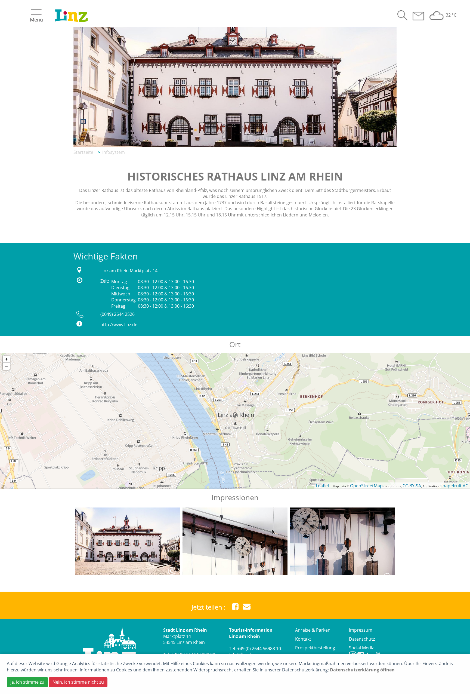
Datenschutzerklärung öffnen (362, 670)
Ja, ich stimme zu (27, 682)
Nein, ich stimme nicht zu (78, 682)
